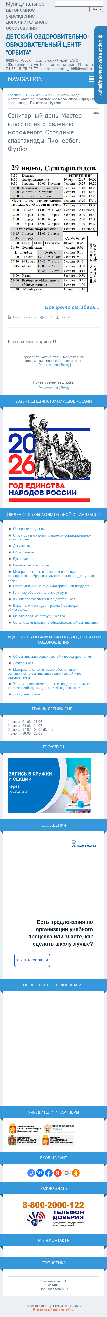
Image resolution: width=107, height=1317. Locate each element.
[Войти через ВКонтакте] (40, 1173)
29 (50, 95)
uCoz (70, 1310)
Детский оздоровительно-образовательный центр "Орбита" (48, 45)
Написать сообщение (32, 960)
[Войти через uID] (31, 1173)
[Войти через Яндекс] (58, 1173)
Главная (14, 95)
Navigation (25, 79)
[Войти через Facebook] (49, 1173)
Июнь (40, 95)
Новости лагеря (24, 317)
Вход (65, 365)
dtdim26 (65, 317)
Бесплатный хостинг (49, 1310)
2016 (28, 95)
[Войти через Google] (67, 1173)
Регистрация (48, 365)
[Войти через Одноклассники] (76, 1173)
